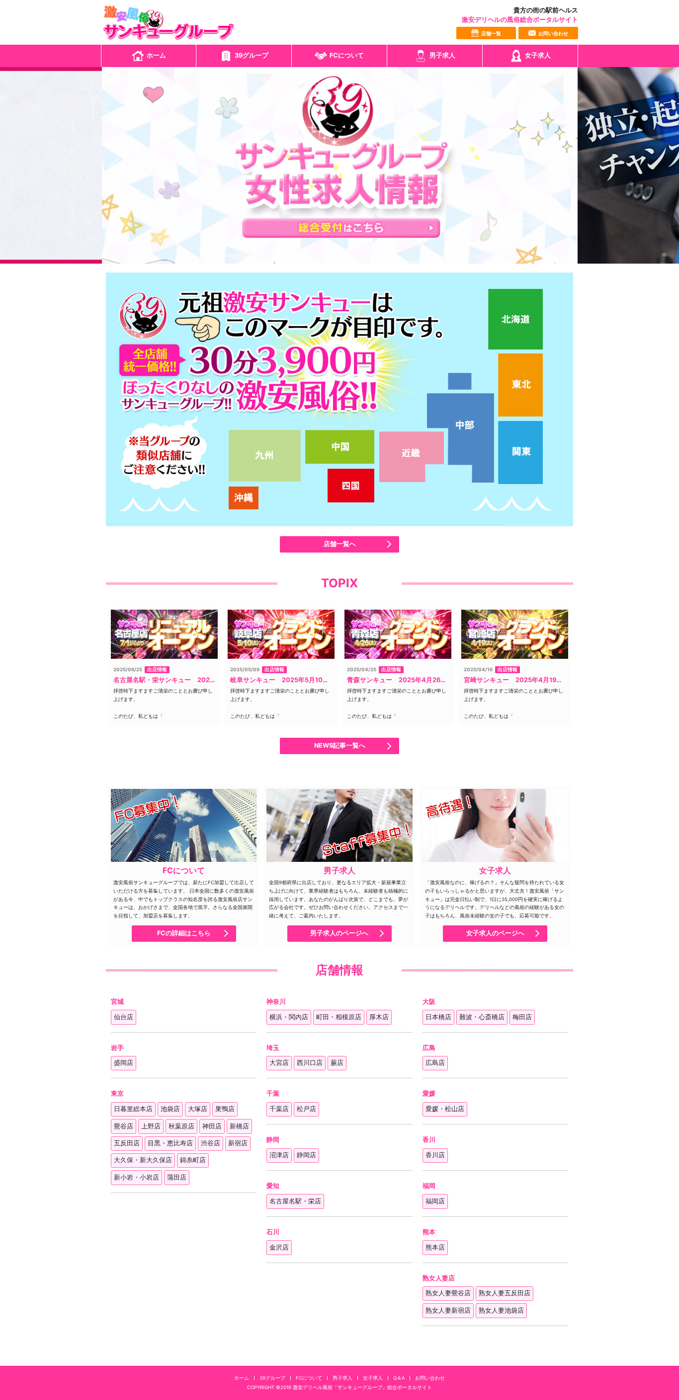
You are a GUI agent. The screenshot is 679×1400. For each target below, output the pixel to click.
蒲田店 (176, 1177)
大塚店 (197, 1109)
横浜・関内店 (288, 1017)
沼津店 (279, 1155)
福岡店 (435, 1201)
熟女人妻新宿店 (448, 1310)
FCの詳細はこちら (184, 933)
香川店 (435, 1155)
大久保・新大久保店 (143, 1160)
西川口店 (310, 1062)
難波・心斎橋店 (482, 1017)
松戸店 (306, 1109)
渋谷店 (210, 1143)
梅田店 (522, 1017)
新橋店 (239, 1126)
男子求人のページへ (339, 933)
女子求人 (538, 55)
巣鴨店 (225, 1109)
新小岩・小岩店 (136, 1177)
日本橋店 (438, 1017)
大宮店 (279, 1062)
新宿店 (238, 1143)
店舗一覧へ (340, 544)
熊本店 (435, 1247)
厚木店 (379, 1017)
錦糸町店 (193, 1160)
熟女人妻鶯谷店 (448, 1293)
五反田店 (127, 1143)
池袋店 (170, 1109)
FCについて (347, 55)
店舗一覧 (491, 33)
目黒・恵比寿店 (170, 1143)
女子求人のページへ (495, 933)
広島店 (435, 1062)
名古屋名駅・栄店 (295, 1201)
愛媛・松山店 (444, 1109)
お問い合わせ (553, 33)
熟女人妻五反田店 (504, 1293)
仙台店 (123, 1017)
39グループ (251, 55)
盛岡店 (123, 1062)
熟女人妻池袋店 (501, 1310)
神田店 (212, 1126)
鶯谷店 (123, 1126)
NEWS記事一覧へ (339, 746)
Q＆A (399, 1378)
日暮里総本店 (133, 1109)
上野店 (151, 1126)
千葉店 (279, 1109)
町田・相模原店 (338, 1017)
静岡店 (306, 1155)
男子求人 (442, 55)
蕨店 (337, 1062)
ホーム (156, 55)
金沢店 (279, 1247)
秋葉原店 (181, 1126)
